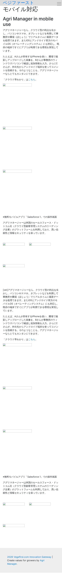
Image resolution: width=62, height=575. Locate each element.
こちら (31, 79)
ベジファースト (18, 2)
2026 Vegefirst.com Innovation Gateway (29, 556)
